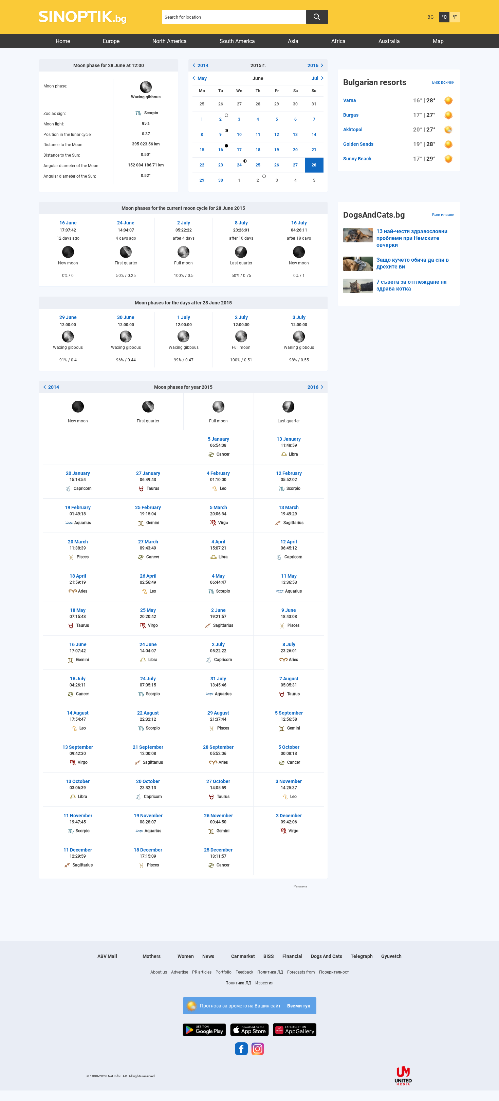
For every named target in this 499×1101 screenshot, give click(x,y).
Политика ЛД (270, 972)
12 (276, 134)
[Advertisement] (183, 904)
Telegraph (362, 956)
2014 (203, 65)
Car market (243, 956)
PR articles (201, 972)
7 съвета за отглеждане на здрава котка (411, 285)
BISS (268, 956)
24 (239, 165)
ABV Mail (107, 956)
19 (276, 149)
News (208, 956)
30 (295, 104)
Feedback (244, 972)
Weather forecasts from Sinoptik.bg (86, 17)
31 (314, 104)
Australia (389, 41)
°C (444, 17)
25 (202, 104)
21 (314, 149)
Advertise (179, 972)
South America (237, 41)
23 (220, 165)
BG (430, 17)
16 (220, 149)
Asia (293, 41)
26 (220, 104)
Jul (315, 78)
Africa (338, 41)
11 (258, 134)
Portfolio (224, 972)
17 (239, 149)
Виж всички (443, 82)
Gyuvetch (391, 956)
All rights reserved (142, 1076)
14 (314, 134)
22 (202, 165)
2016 (313, 65)
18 (258, 149)
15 (202, 149)
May (202, 78)
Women (186, 956)
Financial (292, 956)
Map (438, 41)
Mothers (152, 956)
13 (295, 134)
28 (258, 104)
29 (276, 104)
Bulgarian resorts (374, 82)
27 (239, 104)
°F (454, 17)
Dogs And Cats (326, 956)
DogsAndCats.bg (374, 215)
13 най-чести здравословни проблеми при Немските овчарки (411, 238)
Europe (111, 41)
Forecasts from (301, 972)
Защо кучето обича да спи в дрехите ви (412, 263)
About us (158, 972)
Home (63, 41)
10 (239, 134)
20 (295, 149)
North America (169, 41)
